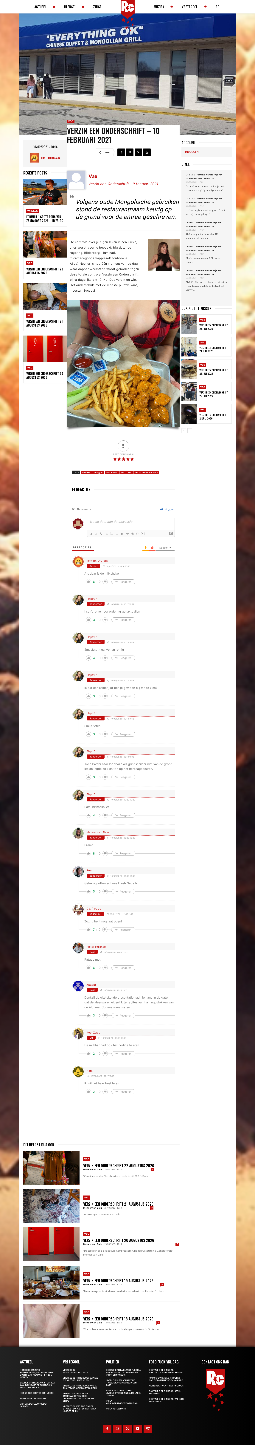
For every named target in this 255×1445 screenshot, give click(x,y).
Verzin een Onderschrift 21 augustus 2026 (44, 323)
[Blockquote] (122, 534)
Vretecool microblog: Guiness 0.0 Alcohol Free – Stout (80, 1379)
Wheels (32, 210)
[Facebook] (121, 152)
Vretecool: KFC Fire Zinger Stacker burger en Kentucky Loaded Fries (79, 1408)
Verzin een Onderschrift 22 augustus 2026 (44, 271)
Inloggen (168, 509)
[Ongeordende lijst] (117, 534)
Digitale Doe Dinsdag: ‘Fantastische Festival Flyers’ (166, 1371)
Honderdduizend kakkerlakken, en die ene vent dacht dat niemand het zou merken (36, 1374)
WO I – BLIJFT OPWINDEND (33, 1398)
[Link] (132, 534)
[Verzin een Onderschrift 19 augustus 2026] (51, 1282)
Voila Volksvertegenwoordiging (122, 1402)
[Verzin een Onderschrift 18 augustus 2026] (51, 1321)
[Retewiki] (148, 1429)
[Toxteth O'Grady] (35, 158)
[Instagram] (117, 1429)
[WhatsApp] (147, 152)
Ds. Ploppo (93, 908)
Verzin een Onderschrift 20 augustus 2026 (44, 375)
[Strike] (106, 534)
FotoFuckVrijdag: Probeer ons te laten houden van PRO (166, 1379)
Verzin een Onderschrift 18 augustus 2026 (118, 1319)
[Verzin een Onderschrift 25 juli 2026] (189, 324)
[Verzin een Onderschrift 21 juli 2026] (189, 414)
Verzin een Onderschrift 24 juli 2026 (213, 349)
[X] (129, 152)
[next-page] (189, 430)
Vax (189, 222)
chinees (86, 472)
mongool (98, 472)
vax (122, 472)
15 (162, 1284)
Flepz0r (91, 598)
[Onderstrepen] (101, 534)
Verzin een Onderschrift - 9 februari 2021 (123, 184)
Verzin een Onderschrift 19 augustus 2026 (118, 1280)
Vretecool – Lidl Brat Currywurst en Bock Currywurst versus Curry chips (78, 1397)
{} (137, 533)
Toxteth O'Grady (50, 158)
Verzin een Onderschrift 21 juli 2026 (213, 416)
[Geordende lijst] (111, 534)
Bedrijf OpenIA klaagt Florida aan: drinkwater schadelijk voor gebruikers (37, 1385)
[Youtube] (137, 1429)
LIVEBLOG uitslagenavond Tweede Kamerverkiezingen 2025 (121, 1382)
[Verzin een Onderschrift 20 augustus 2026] (45, 349)
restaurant (111, 472)
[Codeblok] (127, 534)
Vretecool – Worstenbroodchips (75, 1371)
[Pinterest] (138, 152)
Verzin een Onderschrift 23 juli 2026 (213, 371)
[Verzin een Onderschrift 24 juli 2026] (189, 346)
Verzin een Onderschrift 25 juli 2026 (213, 326)
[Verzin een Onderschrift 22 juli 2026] (189, 391)
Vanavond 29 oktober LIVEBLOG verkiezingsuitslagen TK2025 (123, 1393)
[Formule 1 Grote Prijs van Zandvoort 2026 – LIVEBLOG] (45, 192)
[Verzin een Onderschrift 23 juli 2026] (189, 369)
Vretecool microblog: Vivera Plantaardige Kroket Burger (80, 1387)
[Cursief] (96, 534)
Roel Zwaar (93, 1032)
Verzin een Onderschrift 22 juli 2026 (213, 394)
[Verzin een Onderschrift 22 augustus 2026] (45, 244)
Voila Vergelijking (116, 1409)
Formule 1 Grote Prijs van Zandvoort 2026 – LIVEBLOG (44, 219)
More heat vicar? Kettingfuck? (166, 1386)
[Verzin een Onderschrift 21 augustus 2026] (45, 296)
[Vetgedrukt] (91, 534)
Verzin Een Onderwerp (146, 472)
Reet (89, 870)
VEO (29, 263)
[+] (143, 533)
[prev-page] (183, 430)
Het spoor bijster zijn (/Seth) (37, 1393)
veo (129, 472)
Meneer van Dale (97, 832)
